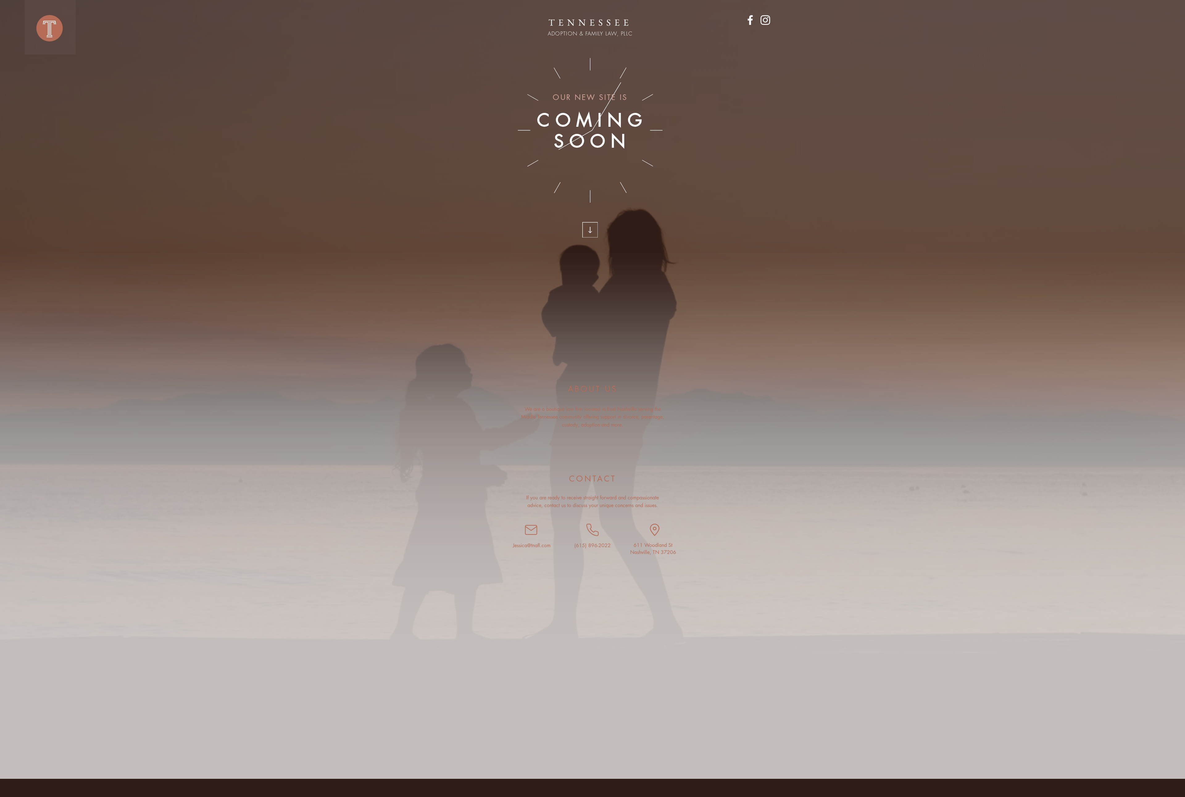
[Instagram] (765, 20)
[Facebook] (750, 20)
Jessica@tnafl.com (532, 545)
